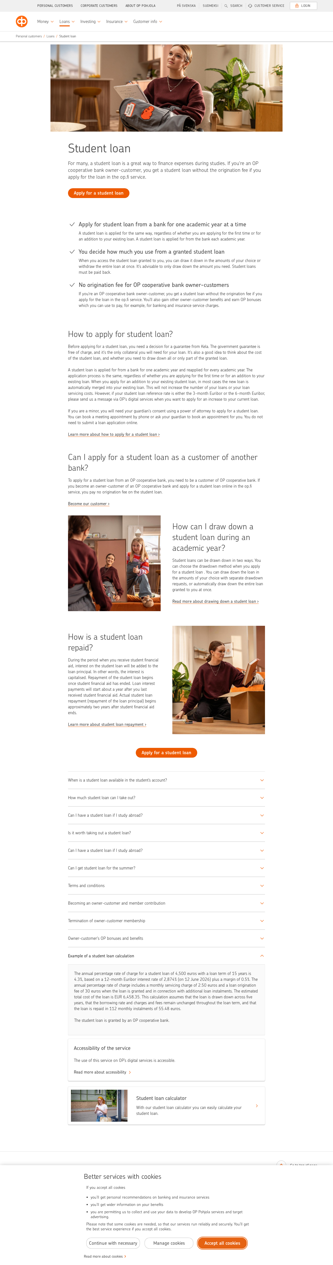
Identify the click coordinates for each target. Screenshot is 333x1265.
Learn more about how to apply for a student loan (112, 434)
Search (236, 6)
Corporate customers (99, 6)
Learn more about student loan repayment (106, 724)
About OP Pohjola (141, 6)
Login (306, 6)
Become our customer (87, 503)
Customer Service (269, 6)
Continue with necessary (113, 1243)
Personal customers (55, 6)
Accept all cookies (222, 1243)
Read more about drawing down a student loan (214, 601)
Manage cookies (169, 1243)
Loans (50, 36)
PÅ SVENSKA (186, 6)
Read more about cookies (103, 1256)
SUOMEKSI (210, 6)
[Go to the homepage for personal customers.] (22, 21)
